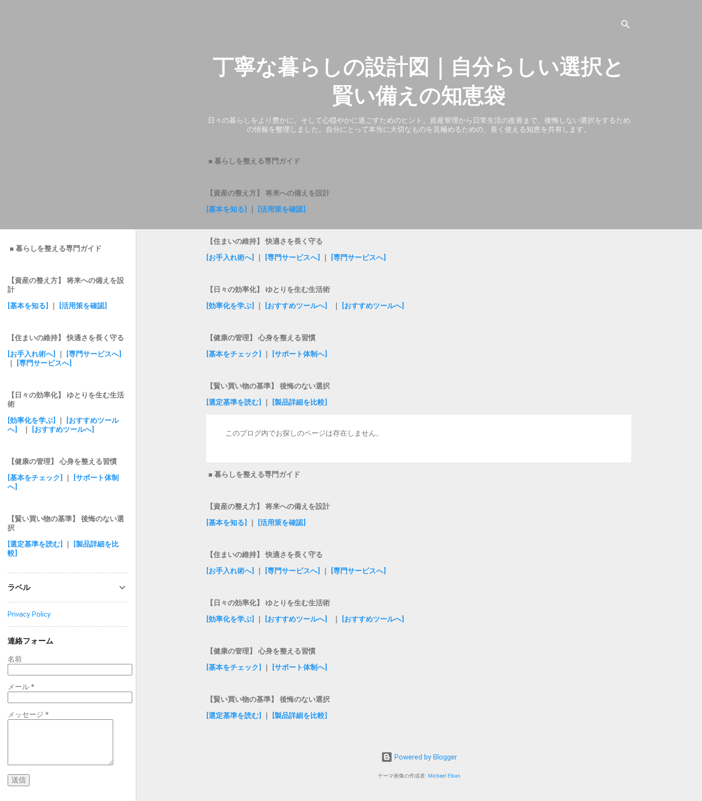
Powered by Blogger (425, 757)
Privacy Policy (29, 614)
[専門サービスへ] (291, 257)
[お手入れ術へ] (230, 257)
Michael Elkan (444, 776)
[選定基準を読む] (234, 402)
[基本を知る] (227, 209)
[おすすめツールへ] (296, 305)
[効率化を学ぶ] (230, 305)
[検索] (625, 26)
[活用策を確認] (282, 209)
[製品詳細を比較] (299, 402)
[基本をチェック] (233, 354)
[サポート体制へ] (299, 354)
